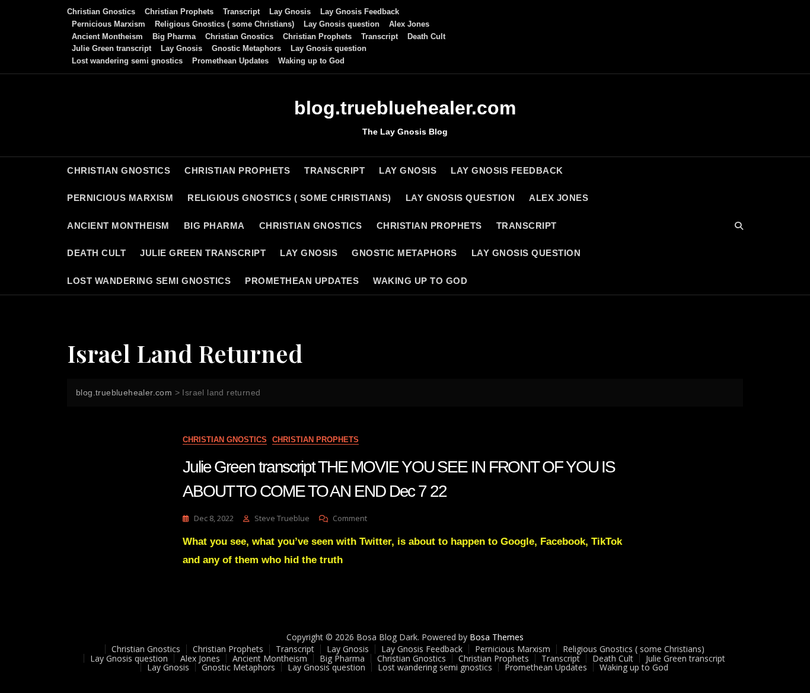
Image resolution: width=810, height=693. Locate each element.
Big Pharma (174, 36)
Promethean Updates (230, 60)
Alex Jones (409, 24)
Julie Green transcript (111, 48)
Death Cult (426, 36)
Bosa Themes (497, 637)
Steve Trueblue (282, 518)
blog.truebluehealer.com (405, 108)
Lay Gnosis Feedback (359, 11)
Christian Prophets (179, 11)
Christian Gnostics (101, 11)
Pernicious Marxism (108, 24)
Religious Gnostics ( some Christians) (224, 24)
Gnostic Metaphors (246, 48)
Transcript (241, 11)
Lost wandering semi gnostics (127, 60)
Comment (350, 518)
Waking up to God (311, 60)
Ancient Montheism (107, 36)
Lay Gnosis (290, 11)
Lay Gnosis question (342, 24)
